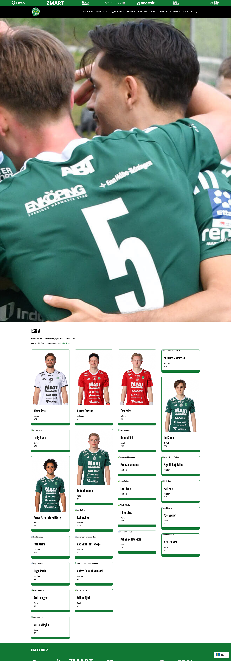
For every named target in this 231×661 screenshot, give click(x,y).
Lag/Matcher (116, 11)
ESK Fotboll (88, 11)
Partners (131, 11)
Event (162, 11)
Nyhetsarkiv (101, 11)
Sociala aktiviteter (146, 11)
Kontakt (186, 11)
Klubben (174, 11)
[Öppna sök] (197, 11)
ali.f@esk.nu (64, 343)
